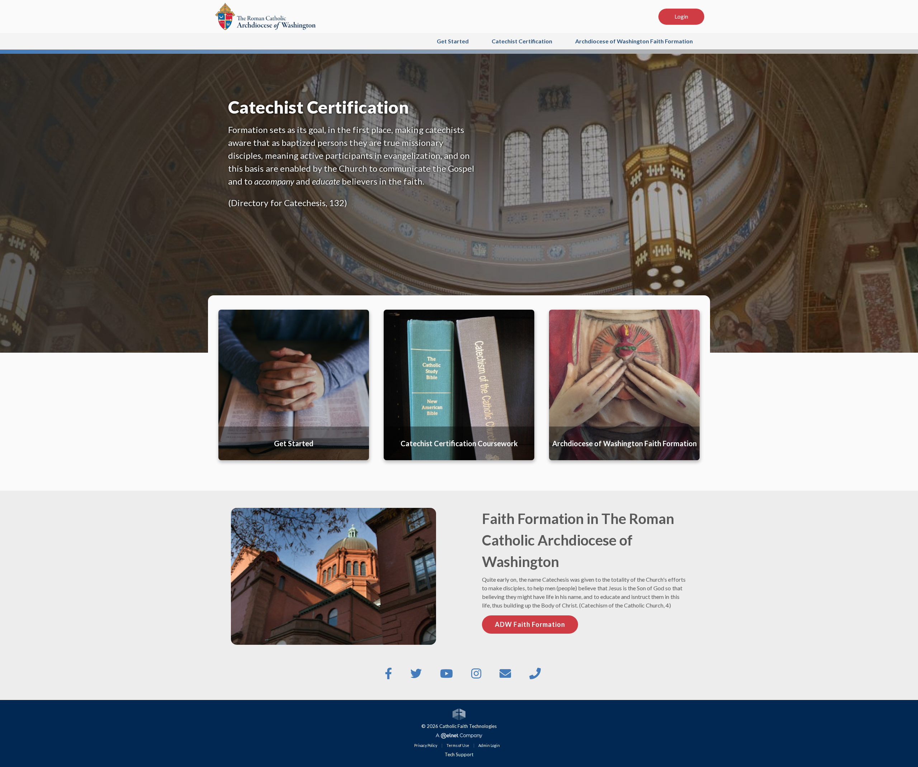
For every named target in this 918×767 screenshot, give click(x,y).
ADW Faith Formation (530, 624)
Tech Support (459, 754)
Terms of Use (457, 745)
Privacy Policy (425, 745)
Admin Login (489, 745)
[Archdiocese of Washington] (265, 15)
